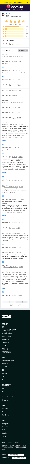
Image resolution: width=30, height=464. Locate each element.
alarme (13, 70)
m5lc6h (14, 107)
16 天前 (20, 180)
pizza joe (14, 61)
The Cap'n (14, 157)
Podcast (5, 436)
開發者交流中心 (7, 336)
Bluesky (4, 433)
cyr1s (13, 44)
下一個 (22, 302)
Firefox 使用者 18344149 (11, 102)
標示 (3, 67)
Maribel (14, 247)
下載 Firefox (9, 2)
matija (13, 228)
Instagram (5, 424)
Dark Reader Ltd (15, 16)
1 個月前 (20, 295)
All (2, 379)
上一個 (8, 302)
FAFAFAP (14, 295)
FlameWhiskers (16, 233)
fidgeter (14, 118)
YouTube (5, 427)
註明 (6, 446)
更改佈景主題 (5, 458)
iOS (3, 370)
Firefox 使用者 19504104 (11, 56)
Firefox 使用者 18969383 (11, 124)
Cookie (10, 442)
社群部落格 (5, 342)
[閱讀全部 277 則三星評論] (14, 31)
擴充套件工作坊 (7, 333)
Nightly (4, 388)
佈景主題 (15, 9)
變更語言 (4, 454)
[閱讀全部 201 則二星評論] (14, 33)
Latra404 (14, 180)
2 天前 (21, 56)
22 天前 (18, 228)
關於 (3, 327)
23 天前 (19, 253)
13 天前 (17, 148)
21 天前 (22, 199)
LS (12, 95)
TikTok (4, 430)
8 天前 (18, 107)
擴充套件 (8, 9)
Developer (5, 415)
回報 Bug (5, 349)
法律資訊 (16, 442)
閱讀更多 (4, 140)
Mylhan (14, 253)
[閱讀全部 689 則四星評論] (14, 29)
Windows (5, 364)
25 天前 (24, 272)
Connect (5, 409)
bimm (13, 112)
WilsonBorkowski (16, 272)
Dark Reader (10, 14)
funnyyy (14, 85)
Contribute (5, 412)
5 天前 (18, 79)
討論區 (4, 346)
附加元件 (5, 324)
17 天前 (21, 187)
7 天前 (19, 90)
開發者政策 (5, 339)
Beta (3, 391)
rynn (13, 148)
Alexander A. (15, 199)
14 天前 (20, 157)
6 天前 (19, 85)
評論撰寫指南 (6, 352)
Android (4, 373)
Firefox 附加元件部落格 (9, 330)
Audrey (14, 79)
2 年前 (17, 44)
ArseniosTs (15, 222)
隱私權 (3, 442)
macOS (4, 367)
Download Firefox (8, 361)
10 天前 (18, 112)
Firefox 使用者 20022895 (11, 267)
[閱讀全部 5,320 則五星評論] (14, 26)
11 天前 (21, 124)
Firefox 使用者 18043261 (11, 187)
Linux (3, 376)
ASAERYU (14, 90)
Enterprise (5, 400)
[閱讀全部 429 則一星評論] (14, 36)
